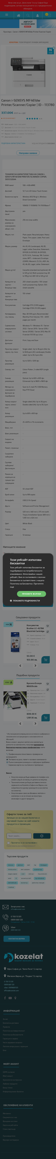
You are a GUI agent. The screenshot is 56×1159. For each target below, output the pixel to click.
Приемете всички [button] (31, 594)
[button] (25, 600)
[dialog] (28, 579)
